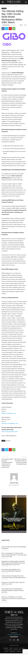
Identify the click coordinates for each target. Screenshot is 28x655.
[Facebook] (3, 28)
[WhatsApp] (13, 28)
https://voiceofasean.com (14, 485)
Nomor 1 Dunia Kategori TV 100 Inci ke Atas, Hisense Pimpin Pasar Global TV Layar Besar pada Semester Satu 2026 (14, 555)
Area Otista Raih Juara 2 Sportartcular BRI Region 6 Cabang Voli (14, 547)
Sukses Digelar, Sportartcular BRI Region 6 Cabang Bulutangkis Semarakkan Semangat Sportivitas (13, 590)
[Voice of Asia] (14, 2)
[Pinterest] (10, 28)
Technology (15, 6)
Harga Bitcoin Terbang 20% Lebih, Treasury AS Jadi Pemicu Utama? (13, 583)
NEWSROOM (8, 6)
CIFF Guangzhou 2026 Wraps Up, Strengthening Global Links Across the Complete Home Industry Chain (7, 463)
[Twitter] (6, 28)
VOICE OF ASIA (6, 25)
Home (3, 6)
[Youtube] (17, 639)
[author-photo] (14, 480)
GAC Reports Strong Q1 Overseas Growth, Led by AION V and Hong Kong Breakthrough (20, 461)
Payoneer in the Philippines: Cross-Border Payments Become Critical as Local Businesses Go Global (13, 598)
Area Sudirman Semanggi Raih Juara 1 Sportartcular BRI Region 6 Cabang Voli (11, 570)
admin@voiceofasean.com (14, 634)
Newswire (8, 440)
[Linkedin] (13, 639)
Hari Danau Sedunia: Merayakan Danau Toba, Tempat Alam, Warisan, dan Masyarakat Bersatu (14, 576)
